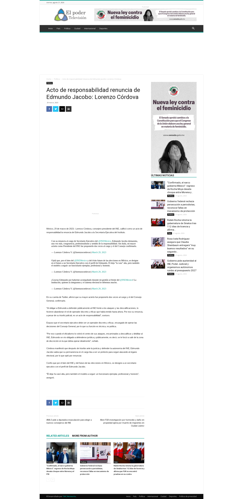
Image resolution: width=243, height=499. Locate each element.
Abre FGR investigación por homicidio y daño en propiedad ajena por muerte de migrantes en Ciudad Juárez (122, 423)
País (58, 28)
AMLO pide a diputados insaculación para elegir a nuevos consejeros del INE (69, 421)
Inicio (50, 28)
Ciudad (77, 28)
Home (48, 79)
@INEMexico (104, 241)
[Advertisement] (121, 53)
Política (67, 28)
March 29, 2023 (99, 252)
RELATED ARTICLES (57, 435)
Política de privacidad (188, 496)
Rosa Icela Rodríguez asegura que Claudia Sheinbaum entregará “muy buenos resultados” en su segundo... (181, 245)
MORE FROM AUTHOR (85, 435)
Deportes (103, 28)
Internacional (89, 28)
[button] (193, 28)
